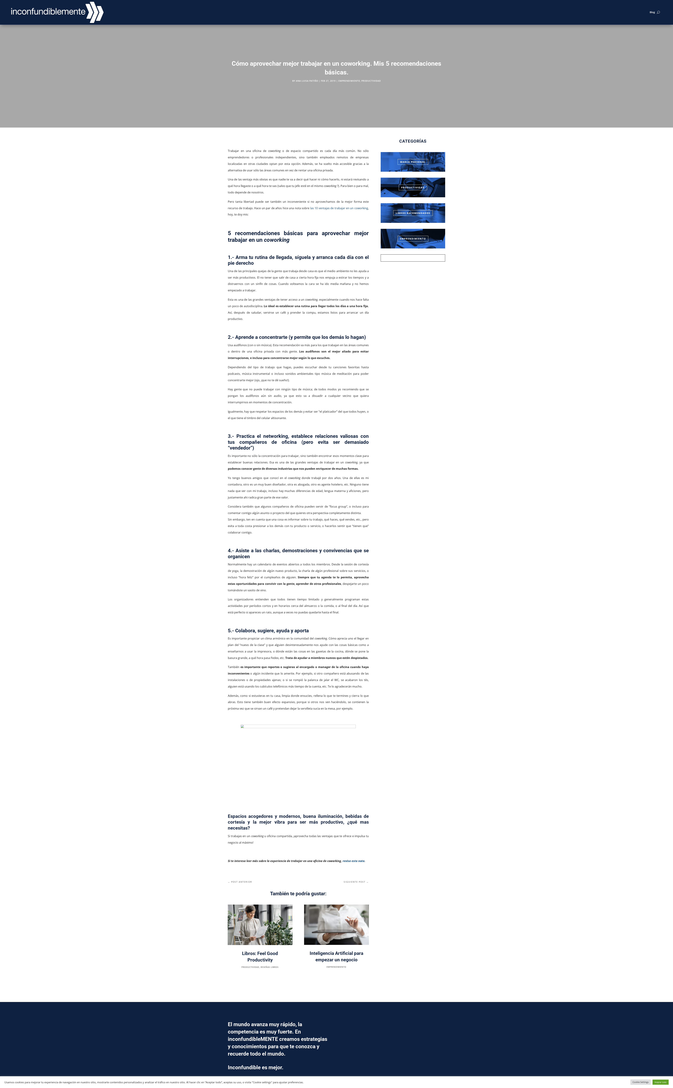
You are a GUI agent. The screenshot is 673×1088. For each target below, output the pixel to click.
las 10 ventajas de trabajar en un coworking (339, 208)
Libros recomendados (413, 213)
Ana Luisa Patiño (307, 80)
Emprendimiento (413, 238)
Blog (652, 12)
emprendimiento (349, 80)
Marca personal (413, 161)
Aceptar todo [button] (661, 1082)
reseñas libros (269, 967)
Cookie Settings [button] (641, 1082)
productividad (371, 80)
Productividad (413, 187)
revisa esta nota (354, 861)
